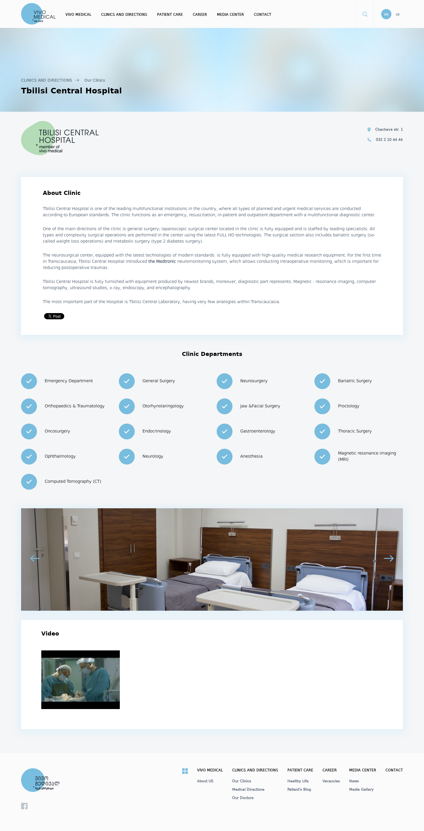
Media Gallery (361, 790)
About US (205, 782)
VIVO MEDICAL (78, 15)
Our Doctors (243, 798)
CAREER (200, 15)
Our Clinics (94, 80)
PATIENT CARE (170, 15)
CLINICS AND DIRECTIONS (124, 15)
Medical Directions (248, 790)
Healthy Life (298, 782)
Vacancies (331, 782)
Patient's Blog (299, 790)
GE (398, 14)
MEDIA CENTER (230, 15)
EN (386, 14)
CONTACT (262, 15)
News (354, 782)
